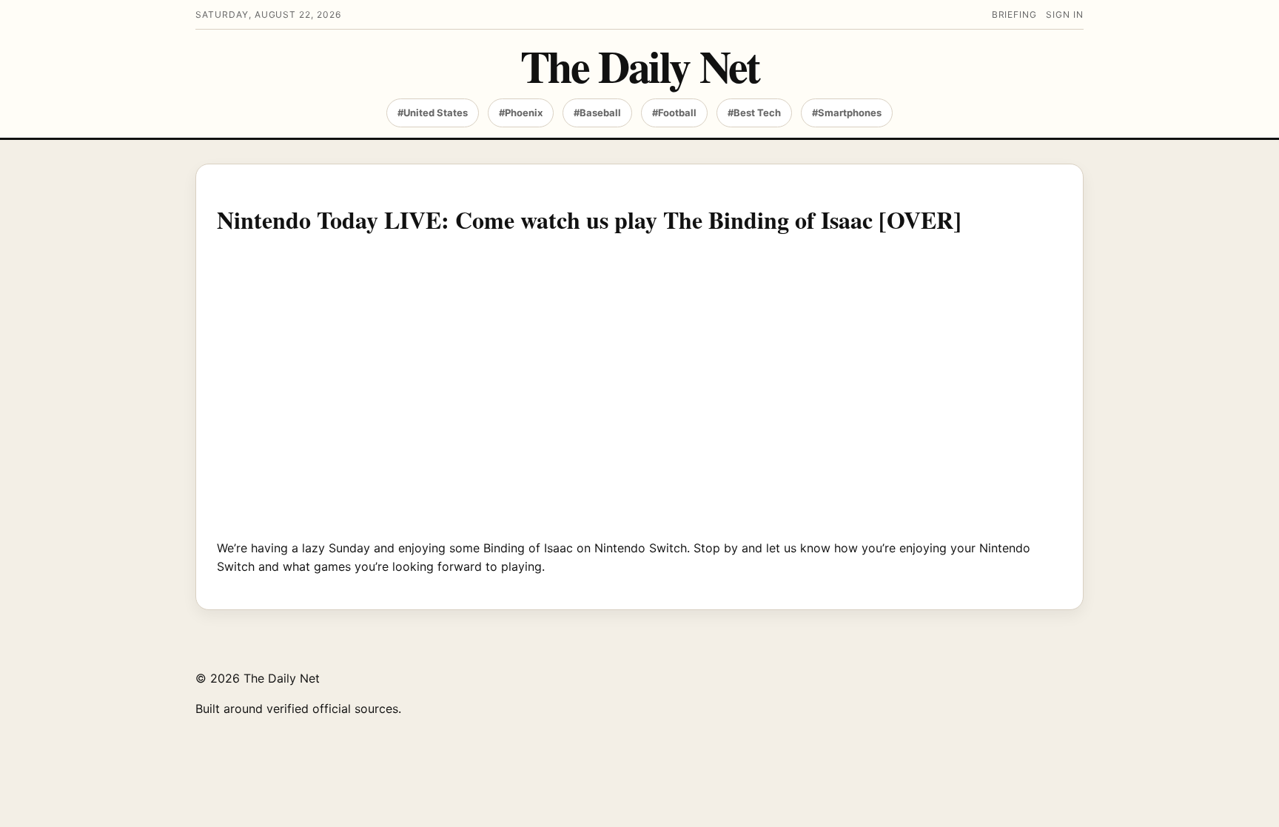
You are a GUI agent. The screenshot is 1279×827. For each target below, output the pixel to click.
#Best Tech (754, 112)
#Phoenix (521, 112)
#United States (432, 112)
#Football (674, 112)
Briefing (1015, 14)
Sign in (1065, 14)
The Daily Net (639, 65)
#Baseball (597, 112)
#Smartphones (847, 112)
